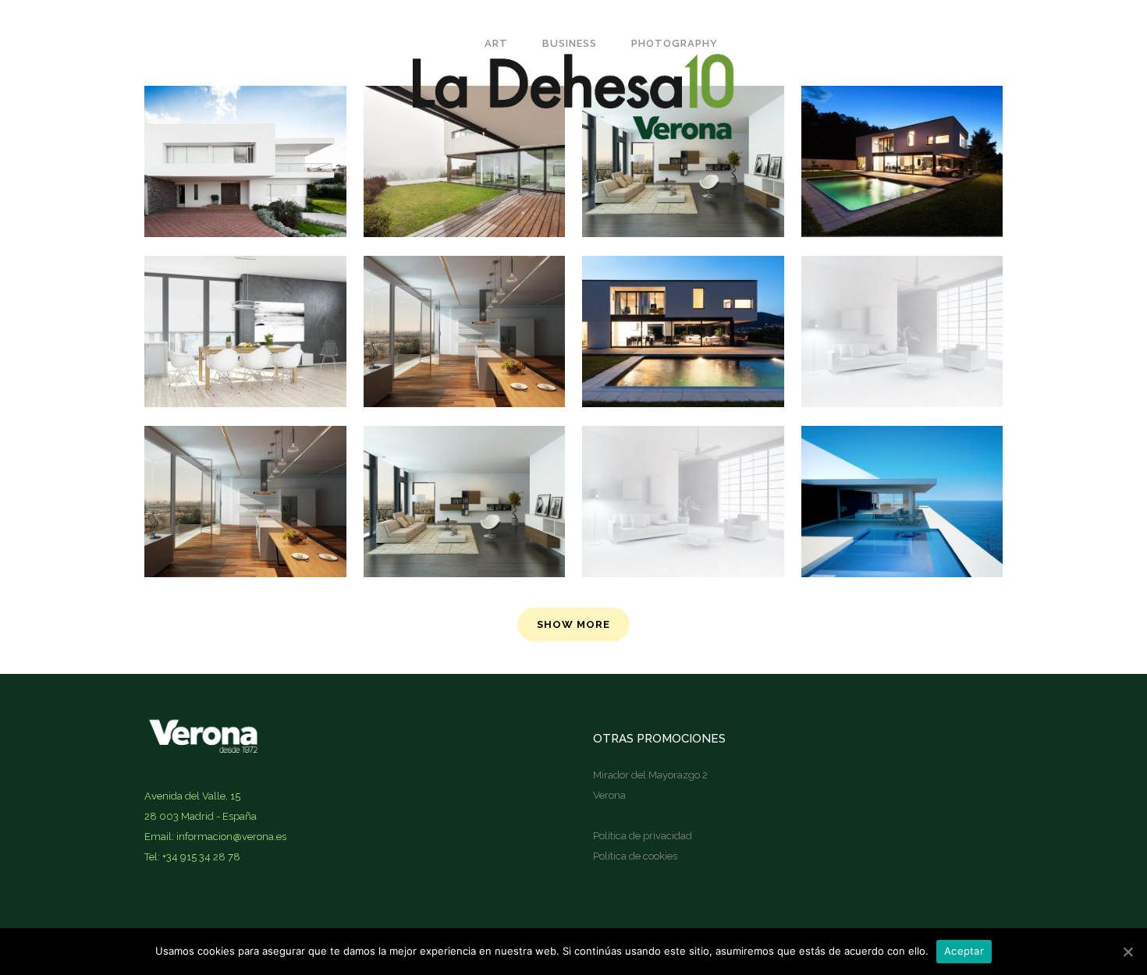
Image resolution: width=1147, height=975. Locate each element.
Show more (573, 624)
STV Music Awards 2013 (464, 463)
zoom (213, 361)
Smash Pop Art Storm (902, 292)
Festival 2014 (683, 292)
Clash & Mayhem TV (901, 463)
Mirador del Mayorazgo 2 (650, 775)
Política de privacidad (642, 836)
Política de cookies (635, 856)
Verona (609, 795)
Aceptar (964, 951)
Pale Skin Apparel (683, 463)
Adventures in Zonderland (245, 463)
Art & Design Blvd (464, 292)
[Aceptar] (1127, 951)
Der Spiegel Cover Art (245, 292)
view (280, 361)
